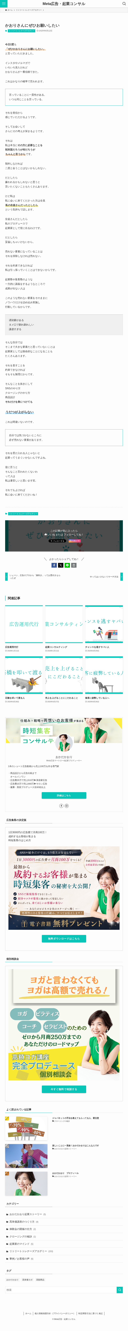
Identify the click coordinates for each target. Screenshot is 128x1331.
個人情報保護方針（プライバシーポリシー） (55, 1313)
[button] (54, 565)
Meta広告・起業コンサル (64, 4)
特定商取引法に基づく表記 (90, 1313)
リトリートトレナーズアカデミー (21, 31)
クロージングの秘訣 (23, 1236)
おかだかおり (12, 1280)
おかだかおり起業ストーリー (28, 1214)
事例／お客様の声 (21, 1258)
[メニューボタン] (3, 3)
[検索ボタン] (124, 3)
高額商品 (40, 1280)
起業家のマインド (21, 1244)
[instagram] (67, 806)
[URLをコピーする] (73, 565)
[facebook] (61, 806)
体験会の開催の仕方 (23, 1229)
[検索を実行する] (120, 1290)
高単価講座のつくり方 (24, 1221)
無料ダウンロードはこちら (64, 938)
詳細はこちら (64, 795)
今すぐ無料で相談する (64, 1089)
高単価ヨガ (27, 1280)
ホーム (28, 1313)
